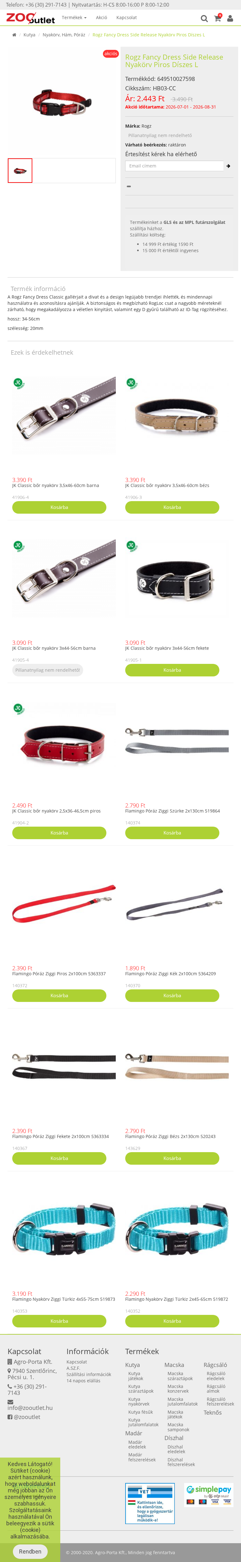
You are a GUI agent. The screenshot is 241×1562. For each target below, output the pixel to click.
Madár (133, 1433)
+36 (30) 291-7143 (27, 1389)
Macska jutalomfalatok (183, 1401)
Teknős (213, 1412)
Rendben (30, 1551)
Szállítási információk (89, 1374)
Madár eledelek (137, 1444)
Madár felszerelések (142, 1457)
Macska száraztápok (180, 1375)
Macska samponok (178, 1427)
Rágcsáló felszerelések (220, 1401)
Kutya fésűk (140, 1412)
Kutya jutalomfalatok (143, 1422)
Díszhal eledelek (176, 1449)
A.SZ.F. (73, 1368)
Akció (101, 17)
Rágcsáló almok (216, 1388)
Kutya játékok (135, 1375)
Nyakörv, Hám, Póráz (64, 35)
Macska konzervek (178, 1388)
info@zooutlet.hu (30, 1407)
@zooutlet (27, 1417)
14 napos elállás (83, 1381)
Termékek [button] (72, 17)
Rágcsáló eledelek (216, 1375)
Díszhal (174, 1438)
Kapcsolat (126, 17)
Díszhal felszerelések (181, 1462)
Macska (174, 1365)
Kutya (29, 35)
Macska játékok (175, 1414)
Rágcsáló (215, 1365)
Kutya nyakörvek (138, 1401)
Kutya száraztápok (140, 1388)
